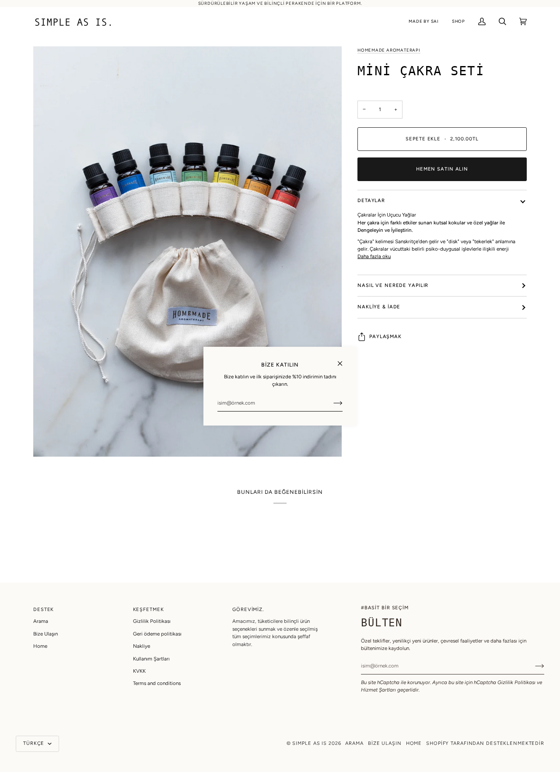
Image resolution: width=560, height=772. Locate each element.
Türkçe (34, 743)
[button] (423, 21)
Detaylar (371, 200)
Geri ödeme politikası (157, 634)
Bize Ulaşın (45, 634)
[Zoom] (187, 251)
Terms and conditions (157, 683)
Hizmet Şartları (378, 690)
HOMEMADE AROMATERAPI (388, 50)
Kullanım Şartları (151, 659)
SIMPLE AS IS (309, 743)
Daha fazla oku (374, 256)
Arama (40, 621)
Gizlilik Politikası (516, 682)
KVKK (139, 671)
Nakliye (141, 646)
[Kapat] (344, 359)
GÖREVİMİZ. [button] (248, 609)
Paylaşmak (385, 336)
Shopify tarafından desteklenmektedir (485, 743)
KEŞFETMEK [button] (148, 609)
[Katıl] (331, 403)
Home (40, 646)
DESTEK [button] (43, 609)
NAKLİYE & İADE (378, 307)
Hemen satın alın (442, 169)
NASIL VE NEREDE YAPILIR (392, 285)
